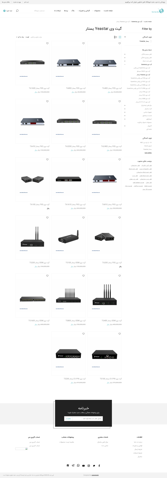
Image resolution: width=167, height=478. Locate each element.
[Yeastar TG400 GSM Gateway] (105, 296)
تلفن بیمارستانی (135, 165)
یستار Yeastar (144, 41)
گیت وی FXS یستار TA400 (112, 88)
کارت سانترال (148, 109)
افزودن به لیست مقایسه (120, 50)
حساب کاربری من (34, 442)
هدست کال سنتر (147, 189)
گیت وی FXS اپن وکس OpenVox (140, 78)
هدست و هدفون (147, 116)
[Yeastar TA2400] (105, 121)
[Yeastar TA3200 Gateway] (68, 121)
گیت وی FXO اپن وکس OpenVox (140, 81)
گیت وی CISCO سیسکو (143, 71)
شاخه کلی (149, 129)
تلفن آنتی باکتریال (146, 165)
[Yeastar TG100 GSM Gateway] (68, 237)
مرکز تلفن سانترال (102, 442)
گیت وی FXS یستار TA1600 (39, 88)
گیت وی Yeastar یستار (143, 75)
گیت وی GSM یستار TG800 (76, 320)
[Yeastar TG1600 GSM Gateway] (32, 296)
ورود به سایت (17, 2)
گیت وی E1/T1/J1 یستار (143, 102)
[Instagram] (88, 465)
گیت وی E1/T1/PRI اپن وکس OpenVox (138, 88)
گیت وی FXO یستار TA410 (39, 146)
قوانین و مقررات (137, 446)
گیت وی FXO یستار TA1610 (75, 204)
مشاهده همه (148, 153)
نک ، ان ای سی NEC (146, 142)
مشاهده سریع (120, 46)
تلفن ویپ (135, 176)
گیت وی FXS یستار (144, 92)
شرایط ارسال (138, 449)
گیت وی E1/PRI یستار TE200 (75, 378)
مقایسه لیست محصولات (66, 442)
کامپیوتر (150, 126)
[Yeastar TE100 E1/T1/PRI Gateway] (105, 354)
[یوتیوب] (83, 465)
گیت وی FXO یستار (144, 95)
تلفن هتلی (149, 182)
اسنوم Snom (148, 146)
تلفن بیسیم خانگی (147, 54)
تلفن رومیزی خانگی (146, 58)
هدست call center (138, 182)
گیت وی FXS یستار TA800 (76, 88)
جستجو (17, 10)
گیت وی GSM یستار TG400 (112, 320)
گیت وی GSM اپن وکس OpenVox (140, 85)
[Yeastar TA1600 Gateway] (32, 63)
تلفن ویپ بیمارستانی (146, 179)
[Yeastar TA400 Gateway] (105, 63)
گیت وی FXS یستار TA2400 (111, 146)
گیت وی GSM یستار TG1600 (38, 320)
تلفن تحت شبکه (147, 61)
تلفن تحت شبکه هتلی (145, 176)
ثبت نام (26, 2)
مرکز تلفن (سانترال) (146, 105)
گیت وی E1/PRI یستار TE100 (111, 378)
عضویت (68, 418)
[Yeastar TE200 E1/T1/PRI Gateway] (68, 354)
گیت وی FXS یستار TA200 (112, 262)
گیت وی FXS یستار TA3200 (75, 146)
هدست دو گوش (138, 186)
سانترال (140, 456)
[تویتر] (94, 465)
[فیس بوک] (99, 465)
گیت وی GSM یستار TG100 (76, 262)
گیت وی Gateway (146, 64)
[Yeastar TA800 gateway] (68, 63)
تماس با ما (105, 446)
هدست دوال (128, 186)
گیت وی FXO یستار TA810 (112, 204)
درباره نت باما (138, 442)
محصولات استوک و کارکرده (144, 122)
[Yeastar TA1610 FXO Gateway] (68, 179)
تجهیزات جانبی (148, 112)
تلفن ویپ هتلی (133, 179)
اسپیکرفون (149, 119)
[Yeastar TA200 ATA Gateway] (105, 237)
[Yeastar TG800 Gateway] (68, 296)
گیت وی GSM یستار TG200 (39, 262)
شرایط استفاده (137, 453)
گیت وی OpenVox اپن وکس (142, 68)
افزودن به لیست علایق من (120, 43)
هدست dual (148, 186)
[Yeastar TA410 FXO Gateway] (32, 121)
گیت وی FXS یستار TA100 (39, 204)
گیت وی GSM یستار (144, 98)
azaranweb (95, 475)
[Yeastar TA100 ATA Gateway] (32, 179)
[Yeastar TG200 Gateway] (32, 237)
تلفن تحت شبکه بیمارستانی (144, 172)
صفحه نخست (148, 21)
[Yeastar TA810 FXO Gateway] (105, 179)
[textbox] (32, 10)
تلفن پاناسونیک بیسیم (146, 169)
